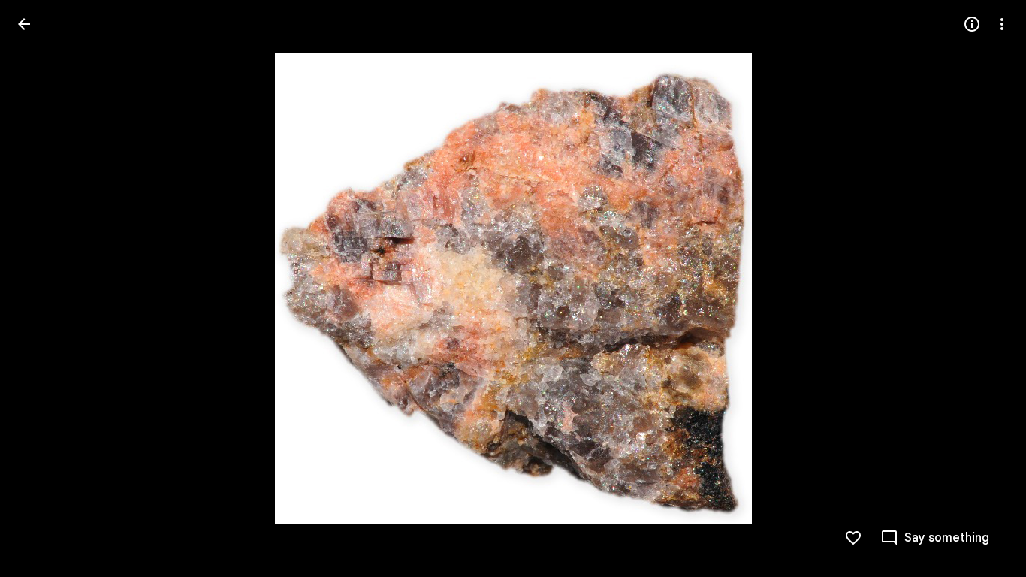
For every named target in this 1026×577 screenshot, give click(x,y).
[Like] (853, 538)
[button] (42, 288)
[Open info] (972, 24)
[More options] (1002, 24)
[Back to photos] (24, 24)
